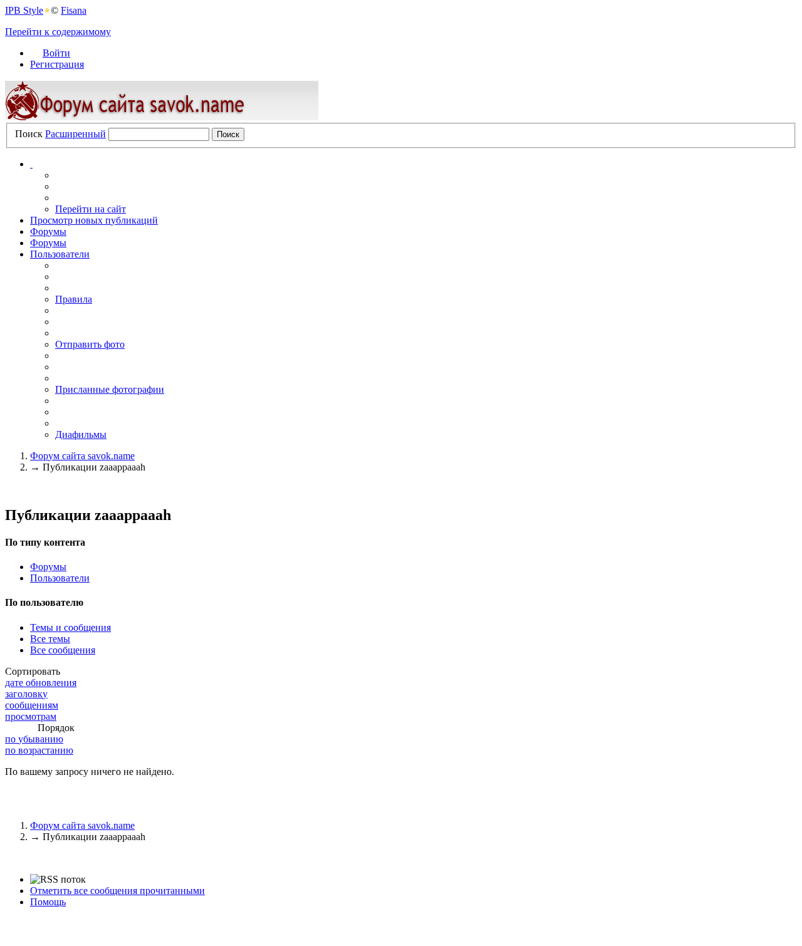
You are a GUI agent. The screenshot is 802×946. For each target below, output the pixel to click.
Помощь (48, 902)
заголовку (26, 694)
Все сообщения (62, 650)
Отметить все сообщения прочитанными (117, 890)
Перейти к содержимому (58, 31)
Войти (56, 53)
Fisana (73, 10)
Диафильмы (81, 434)
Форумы (48, 231)
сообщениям (31, 705)
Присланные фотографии (109, 389)
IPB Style (24, 10)
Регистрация (57, 64)
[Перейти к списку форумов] (161, 117)
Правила (73, 299)
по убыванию (34, 739)
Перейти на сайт (90, 209)
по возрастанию (39, 750)
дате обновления (40, 682)
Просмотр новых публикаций (94, 220)
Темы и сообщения (70, 627)
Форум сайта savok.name (82, 825)
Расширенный (75, 133)
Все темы (50, 638)
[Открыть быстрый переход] (31, 164)
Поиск (29, 133)
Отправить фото (90, 344)
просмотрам (30, 716)
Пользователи (60, 254)
